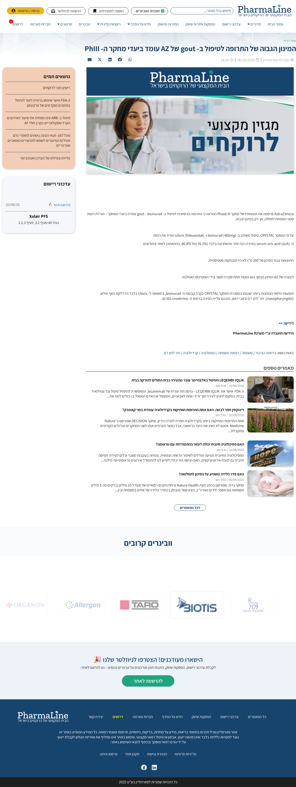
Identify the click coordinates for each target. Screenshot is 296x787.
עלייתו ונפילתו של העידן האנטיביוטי (45, 158)
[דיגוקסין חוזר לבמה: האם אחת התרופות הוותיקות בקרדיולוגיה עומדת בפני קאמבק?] (270, 419)
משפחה (247, 352)
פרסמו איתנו (108, 753)
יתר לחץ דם (256, 298)
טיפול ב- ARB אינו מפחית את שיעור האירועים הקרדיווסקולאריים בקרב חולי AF (38, 120)
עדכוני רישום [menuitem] (231, 24)
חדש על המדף (172, 716)
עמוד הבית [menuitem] (275, 24)
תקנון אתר (132, 753)
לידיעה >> (286, 323)
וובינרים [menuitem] (84, 24)
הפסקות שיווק (201, 716)
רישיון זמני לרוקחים (56, 87)
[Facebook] (144, 767)
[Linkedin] (154, 767)
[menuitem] (254, 24)
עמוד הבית (290, 41)
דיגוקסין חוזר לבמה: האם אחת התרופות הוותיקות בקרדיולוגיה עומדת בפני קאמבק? (183, 409)
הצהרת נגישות (157, 753)
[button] (130, 60)
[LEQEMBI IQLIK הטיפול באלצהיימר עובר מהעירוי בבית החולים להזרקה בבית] (270, 389)
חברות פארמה (143, 716)
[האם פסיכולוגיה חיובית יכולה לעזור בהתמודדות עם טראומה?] (270, 453)
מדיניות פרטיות (185, 753)
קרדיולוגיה (190, 352)
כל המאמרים (257, 716)
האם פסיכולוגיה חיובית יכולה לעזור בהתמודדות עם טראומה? (200, 444)
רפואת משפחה (228, 352)
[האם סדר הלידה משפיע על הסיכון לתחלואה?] (270, 483)
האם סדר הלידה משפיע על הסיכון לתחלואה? (211, 474)
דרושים (118, 716)
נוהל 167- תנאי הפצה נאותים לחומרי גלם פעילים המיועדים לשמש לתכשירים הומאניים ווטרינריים (39, 140)
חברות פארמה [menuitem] (40, 24)
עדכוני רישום (229, 716)
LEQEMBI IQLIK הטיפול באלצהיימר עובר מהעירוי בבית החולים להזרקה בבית (188, 380)
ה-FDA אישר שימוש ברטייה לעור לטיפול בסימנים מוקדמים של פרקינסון (42, 103)
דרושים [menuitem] (18, 24)
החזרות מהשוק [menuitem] (168, 24)
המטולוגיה (208, 352)
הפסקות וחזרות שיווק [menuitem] (200, 24)
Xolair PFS (38, 216)
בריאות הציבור (266, 352)
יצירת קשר (95, 716)
